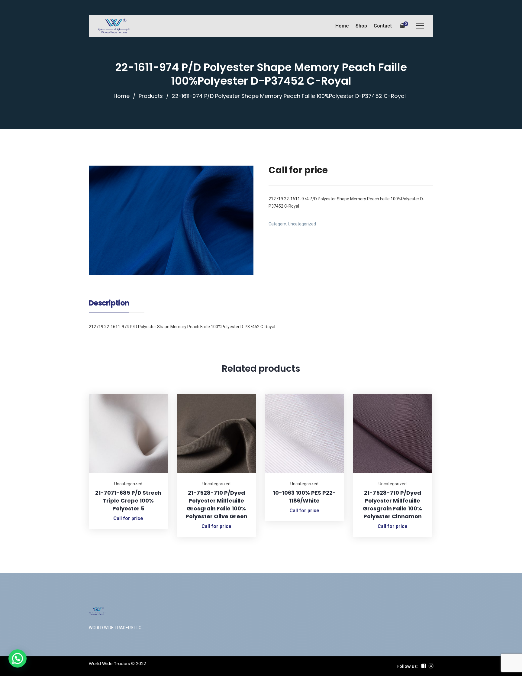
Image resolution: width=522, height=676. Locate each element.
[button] (17, 658)
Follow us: (407, 666)
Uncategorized (302, 224)
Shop (361, 26)
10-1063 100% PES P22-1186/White (304, 496)
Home (342, 26)
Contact (383, 26)
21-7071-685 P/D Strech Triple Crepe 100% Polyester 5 (128, 500)
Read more (156, 394)
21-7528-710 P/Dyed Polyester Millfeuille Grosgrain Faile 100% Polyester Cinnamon (392, 504)
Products (151, 96)
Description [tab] (109, 303)
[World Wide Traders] (114, 26)
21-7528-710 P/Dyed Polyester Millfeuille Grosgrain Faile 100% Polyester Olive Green (216, 504)
